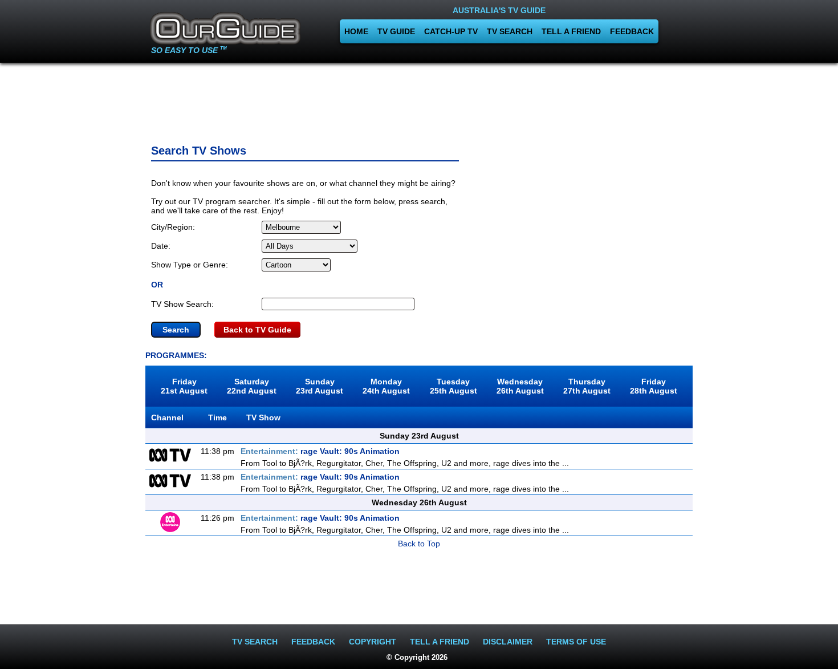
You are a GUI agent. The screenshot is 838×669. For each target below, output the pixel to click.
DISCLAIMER (507, 641)
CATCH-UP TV (451, 31)
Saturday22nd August (251, 386)
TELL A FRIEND (571, 31)
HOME (356, 31)
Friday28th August (653, 386)
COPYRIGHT (372, 641)
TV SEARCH (509, 31)
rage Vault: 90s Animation (320, 451)
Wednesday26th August (520, 386)
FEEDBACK (632, 31)
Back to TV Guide (257, 329)
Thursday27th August (587, 386)
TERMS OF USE (576, 641)
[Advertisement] (419, 99)
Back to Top (419, 543)
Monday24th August (386, 386)
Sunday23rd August (319, 386)
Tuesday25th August (453, 386)
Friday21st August (184, 386)
